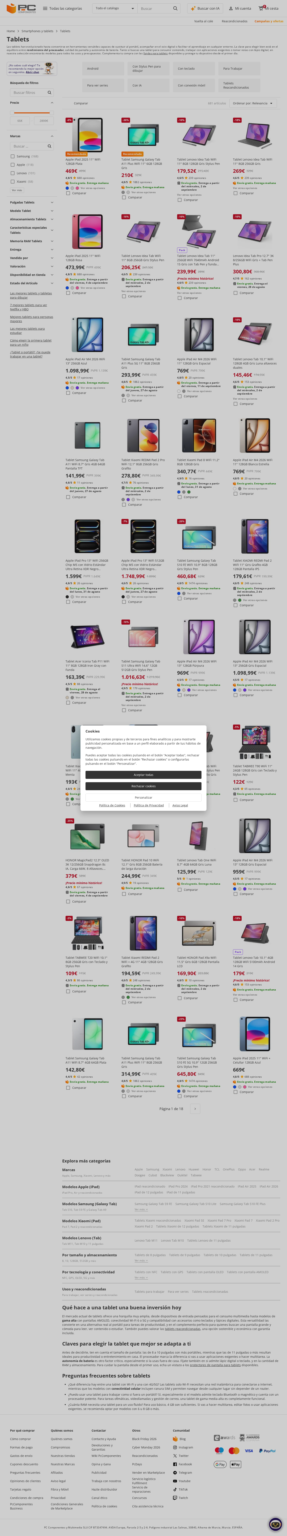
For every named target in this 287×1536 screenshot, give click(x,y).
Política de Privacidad (149, 805)
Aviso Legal (180, 805)
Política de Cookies (112, 805)
